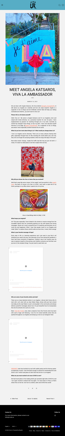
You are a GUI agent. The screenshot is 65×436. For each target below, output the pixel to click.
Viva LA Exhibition (55, 430)
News (43, 430)
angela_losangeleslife (31, 125)
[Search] (59, 5)
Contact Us (48, 430)
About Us (38, 430)
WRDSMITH (14, 368)
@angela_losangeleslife (48, 106)
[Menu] (2, 5)
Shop (34, 430)
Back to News (32, 398)
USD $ (13, 426)
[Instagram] (55, 415)
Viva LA (11, 430)
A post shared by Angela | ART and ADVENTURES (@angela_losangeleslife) (27, 287)
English (7, 426)
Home (30, 430)
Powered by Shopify (18, 430)
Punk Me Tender (19, 311)
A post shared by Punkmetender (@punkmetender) (27, 358)
